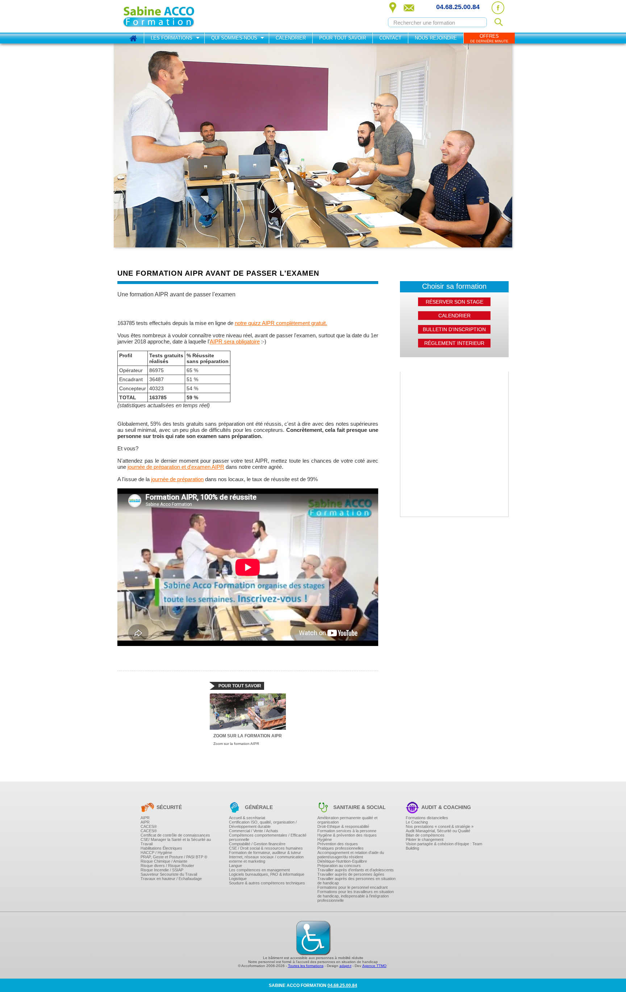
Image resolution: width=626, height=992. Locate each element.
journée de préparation (177, 479)
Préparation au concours (339, 865)
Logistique (238, 878)
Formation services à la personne (346, 831)
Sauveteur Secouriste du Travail (169, 874)
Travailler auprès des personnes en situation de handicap (356, 880)
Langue (235, 865)
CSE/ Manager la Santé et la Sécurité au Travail (176, 841)
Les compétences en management (259, 870)
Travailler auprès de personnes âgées (350, 874)
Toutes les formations (306, 966)
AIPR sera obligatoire (235, 341)
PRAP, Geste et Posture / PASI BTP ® (174, 857)
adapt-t (345, 966)
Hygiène (324, 839)
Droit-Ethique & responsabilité (343, 826)
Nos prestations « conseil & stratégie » (439, 826)
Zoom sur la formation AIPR (247, 735)
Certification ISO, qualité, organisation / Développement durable (263, 824)
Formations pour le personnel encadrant (352, 887)
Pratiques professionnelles (340, 848)
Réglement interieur (454, 343)
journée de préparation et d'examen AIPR (176, 467)
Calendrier (291, 38)
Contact (390, 38)
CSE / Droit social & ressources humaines (266, 848)
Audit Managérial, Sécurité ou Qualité (438, 831)
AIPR (145, 818)
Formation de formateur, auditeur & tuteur (265, 852)
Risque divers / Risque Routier (167, 865)
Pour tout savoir (342, 38)
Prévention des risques (337, 844)
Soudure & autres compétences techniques (267, 883)
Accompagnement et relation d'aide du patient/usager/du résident (350, 854)
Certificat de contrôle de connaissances (175, 835)
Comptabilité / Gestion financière (257, 844)
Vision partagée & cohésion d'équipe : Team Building (444, 846)
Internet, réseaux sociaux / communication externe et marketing (266, 859)
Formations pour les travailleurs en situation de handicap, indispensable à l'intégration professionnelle (355, 896)
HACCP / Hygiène (156, 852)
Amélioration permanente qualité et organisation (347, 820)
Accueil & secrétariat (247, 818)
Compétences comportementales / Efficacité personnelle (267, 837)
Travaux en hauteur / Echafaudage (171, 878)
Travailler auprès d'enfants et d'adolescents (355, 870)
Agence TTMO (374, 966)
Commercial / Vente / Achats (253, 831)
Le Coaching (417, 822)
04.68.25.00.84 (458, 7)
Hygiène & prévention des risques (347, 835)
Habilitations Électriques (161, 848)
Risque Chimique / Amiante (164, 861)
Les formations (171, 38)
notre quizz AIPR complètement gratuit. (281, 323)
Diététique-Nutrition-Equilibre (342, 861)
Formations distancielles (427, 818)
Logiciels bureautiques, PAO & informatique (266, 874)
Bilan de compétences (425, 835)
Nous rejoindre (436, 38)
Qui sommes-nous (234, 38)
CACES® (149, 826)
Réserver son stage (454, 302)
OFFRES (489, 38)
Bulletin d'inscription (454, 329)
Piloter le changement (424, 839)
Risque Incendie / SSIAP (162, 870)
